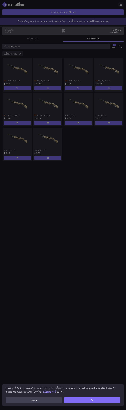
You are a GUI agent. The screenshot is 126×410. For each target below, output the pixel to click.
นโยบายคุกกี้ (49, 391)
